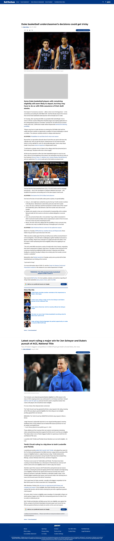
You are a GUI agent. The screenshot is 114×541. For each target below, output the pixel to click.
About (17, 2)
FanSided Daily (85, 529)
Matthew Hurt (45, 157)
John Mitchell (27, 349)
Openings (44, 529)
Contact (56, 529)
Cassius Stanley (53, 157)
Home (25, 330)
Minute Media (17, 537)
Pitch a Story (27, 531)
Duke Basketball (32, 330)
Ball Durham (34, 278)
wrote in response (39, 145)
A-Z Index (44, 533)
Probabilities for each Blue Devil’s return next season (44, 136)
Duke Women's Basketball (37, 2)
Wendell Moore (62, 157)
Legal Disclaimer (85, 531)
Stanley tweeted (37, 257)
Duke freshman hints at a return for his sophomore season (46, 227)
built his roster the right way (31, 401)
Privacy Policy (45, 531)
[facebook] (105, 1)
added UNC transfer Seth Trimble (44, 450)
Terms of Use (57, 531)
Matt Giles (26, 27)
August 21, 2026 (47, 427)
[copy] (32, 30)
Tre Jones (38, 159)
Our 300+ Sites (72, 529)
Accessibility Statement (30, 533)
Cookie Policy (71, 531)
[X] (103, 1)
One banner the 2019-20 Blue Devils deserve (42, 195)
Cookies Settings (58, 533)
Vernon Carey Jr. (36, 157)
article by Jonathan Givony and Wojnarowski (48, 230)
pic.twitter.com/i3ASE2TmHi (31, 425)
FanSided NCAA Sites (60, 2)
